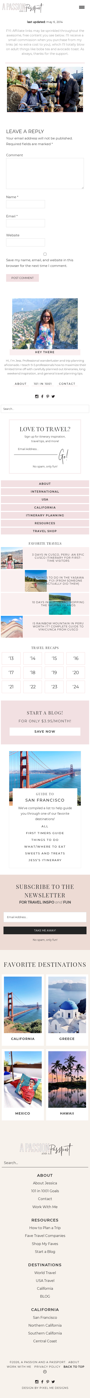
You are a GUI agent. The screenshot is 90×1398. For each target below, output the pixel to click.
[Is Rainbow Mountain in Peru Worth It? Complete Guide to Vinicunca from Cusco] (13, 627)
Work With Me (45, 1207)
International (45, 491)
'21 (11, 686)
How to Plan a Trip (45, 1228)
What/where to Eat (45, 846)
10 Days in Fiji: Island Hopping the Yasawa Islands (58, 603)
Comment (14, 155)
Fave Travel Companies (45, 1236)
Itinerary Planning (45, 515)
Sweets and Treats (45, 853)
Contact (67, 383)
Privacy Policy (47, 1366)
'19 (54, 672)
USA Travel (45, 1281)
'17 (11, 672)
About (21, 383)
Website (12, 235)
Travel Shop (45, 531)
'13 (11, 658)
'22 (33, 686)
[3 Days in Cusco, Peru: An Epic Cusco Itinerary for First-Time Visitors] (13, 558)
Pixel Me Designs (54, 1387)
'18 (32, 672)
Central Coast (45, 1341)
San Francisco (45, 1318)
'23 (54, 686)
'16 (75, 658)
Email (12, 216)
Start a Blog (45, 1252)
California (45, 507)
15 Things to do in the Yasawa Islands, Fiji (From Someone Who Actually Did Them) (58, 581)
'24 (76, 686)
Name (12, 197)
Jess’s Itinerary (45, 860)
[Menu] (81, 7)
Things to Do (45, 840)
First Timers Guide (45, 833)
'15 (54, 658)
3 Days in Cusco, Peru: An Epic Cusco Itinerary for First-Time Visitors (58, 558)
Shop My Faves (45, 1244)
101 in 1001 (43, 383)
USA (45, 499)
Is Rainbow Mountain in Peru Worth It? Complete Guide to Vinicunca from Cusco (58, 626)
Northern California (45, 1325)
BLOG (45, 1296)
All (45, 826)
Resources (45, 523)
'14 (32, 658)
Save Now (45, 731)
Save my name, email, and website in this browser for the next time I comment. (39, 263)
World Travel (45, 1273)
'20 (76, 672)
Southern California (45, 1333)
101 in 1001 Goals (45, 1191)
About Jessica (45, 1183)
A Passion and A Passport (22, 6)
